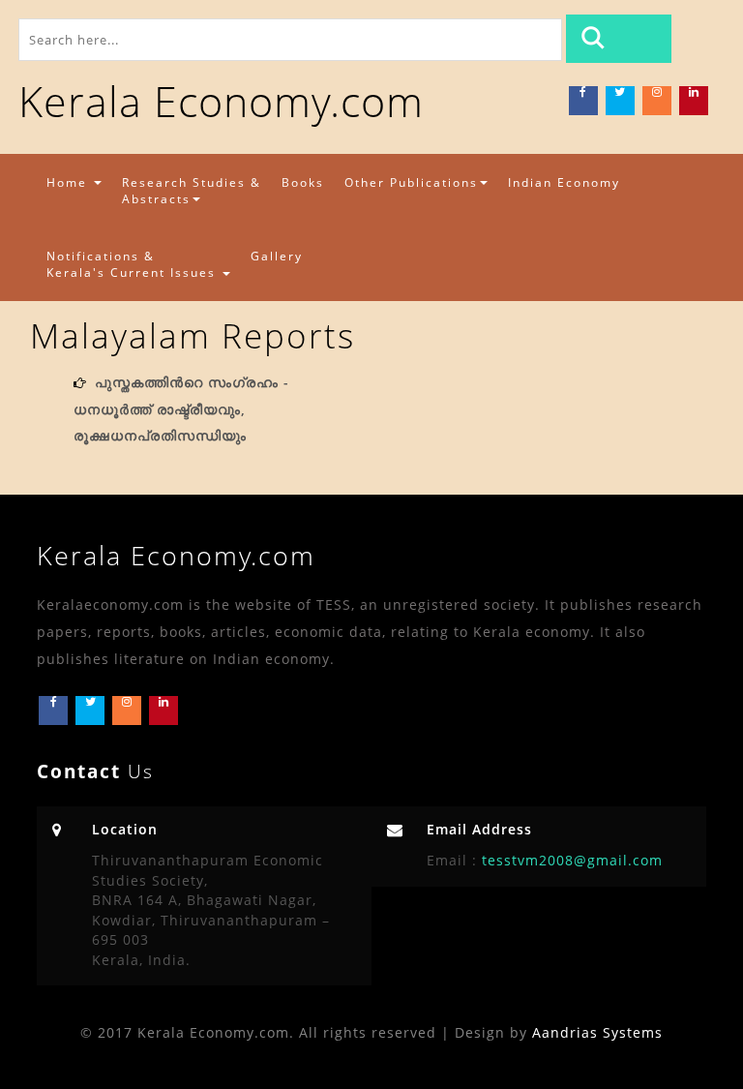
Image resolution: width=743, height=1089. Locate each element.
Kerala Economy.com (221, 101)
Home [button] (69, 182)
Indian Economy (564, 182)
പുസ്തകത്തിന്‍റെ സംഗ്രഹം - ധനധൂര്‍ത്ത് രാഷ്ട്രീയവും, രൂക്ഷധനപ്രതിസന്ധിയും (181, 408)
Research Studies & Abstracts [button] (191, 190)
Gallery (277, 256)
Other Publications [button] (411, 182)
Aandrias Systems (597, 1032)
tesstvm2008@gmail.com (570, 860)
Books (303, 182)
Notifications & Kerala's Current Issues (133, 264)
